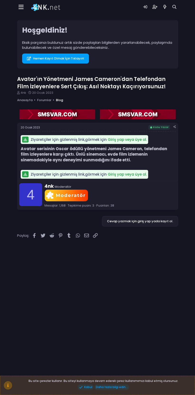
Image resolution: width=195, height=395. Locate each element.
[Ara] (174, 7)
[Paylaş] (175, 127)
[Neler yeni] (165, 7)
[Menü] (21, 7)
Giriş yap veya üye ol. (127, 139)
